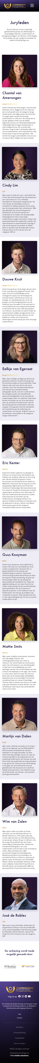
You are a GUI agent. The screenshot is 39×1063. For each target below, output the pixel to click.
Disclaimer (19, 1027)
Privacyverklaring (20, 1033)
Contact (19, 1018)
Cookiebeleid (19, 1038)
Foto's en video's (19, 1043)
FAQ (19, 1014)
